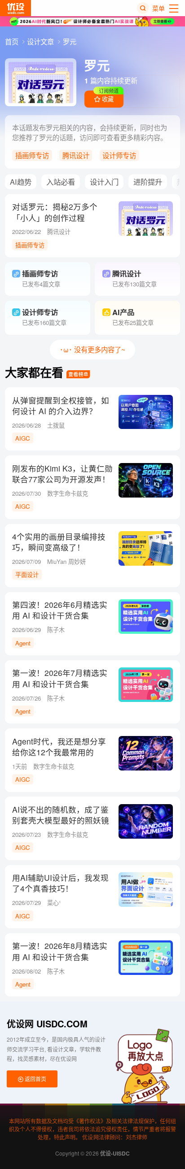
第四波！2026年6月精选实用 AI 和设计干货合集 (59, 610)
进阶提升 (147, 181)
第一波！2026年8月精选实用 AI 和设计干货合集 (59, 951)
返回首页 (34, 1078)
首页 (12, 41)
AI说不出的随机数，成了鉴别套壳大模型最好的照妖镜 (60, 815)
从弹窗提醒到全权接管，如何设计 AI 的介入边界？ (60, 405)
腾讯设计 (75, 155)
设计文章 (41, 41)
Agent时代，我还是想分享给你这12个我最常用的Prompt (59, 752)
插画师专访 (32, 155)
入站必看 (60, 181)
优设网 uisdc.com (47, 1023)
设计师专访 (119, 155)
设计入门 (104, 181)
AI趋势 (20, 181)
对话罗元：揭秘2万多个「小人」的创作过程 (54, 212)
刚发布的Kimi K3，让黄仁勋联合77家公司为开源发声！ (62, 474)
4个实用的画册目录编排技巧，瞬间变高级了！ (59, 542)
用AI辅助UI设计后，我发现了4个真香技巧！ (60, 883)
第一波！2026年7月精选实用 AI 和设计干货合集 (59, 678)
